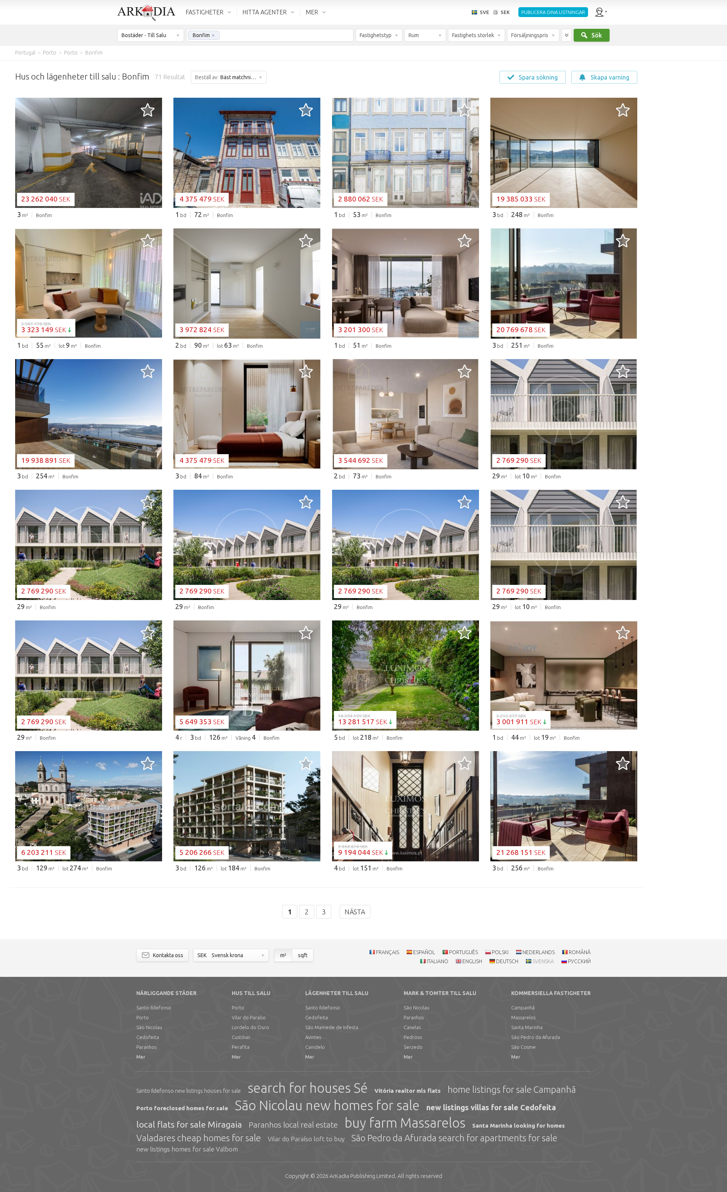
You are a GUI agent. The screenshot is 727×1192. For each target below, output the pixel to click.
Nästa (355, 911)
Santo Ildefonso (153, 1007)
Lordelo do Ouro (250, 1027)
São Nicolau (149, 1027)
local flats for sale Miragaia (189, 1124)
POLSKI (500, 952)
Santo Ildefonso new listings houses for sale (188, 1091)
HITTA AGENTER (264, 12)
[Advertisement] (681, 174)
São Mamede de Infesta (331, 1027)
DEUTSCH (507, 961)
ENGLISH (472, 961)
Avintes (313, 1037)
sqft (302, 955)
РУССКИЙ (579, 961)
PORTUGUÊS (463, 952)
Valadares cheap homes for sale (198, 1138)
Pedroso (413, 1037)
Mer (140, 1056)
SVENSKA (543, 961)
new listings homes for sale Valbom (187, 1149)
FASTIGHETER (204, 12)
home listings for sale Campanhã (512, 1089)
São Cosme (523, 1047)
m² (283, 955)
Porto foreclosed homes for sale (182, 1108)
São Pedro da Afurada (535, 1037)
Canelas (412, 1027)
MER (312, 12)
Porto (142, 1017)
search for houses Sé (308, 1087)
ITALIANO (437, 961)
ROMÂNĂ (580, 952)
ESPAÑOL (424, 952)
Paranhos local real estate (293, 1124)
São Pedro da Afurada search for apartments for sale (454, 1138)
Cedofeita (147, 1037)
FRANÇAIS (387, 952)
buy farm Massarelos (405, 1122)
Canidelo (315, 1047)
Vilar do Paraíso (249, 1017)
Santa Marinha (527, 1027)
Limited (362, 1176)
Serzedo (413, 1047)
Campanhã (523, 1007)
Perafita (241, 1047)
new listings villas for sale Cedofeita (491, 1107)
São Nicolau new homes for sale (327, 1105)
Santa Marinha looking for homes (518, 1125)
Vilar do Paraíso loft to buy (306, 1138)
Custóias (241, 1037)
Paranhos (146, 1047)
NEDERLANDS (539, 952)
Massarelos (523, 1017)
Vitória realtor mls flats (407, 1090)
